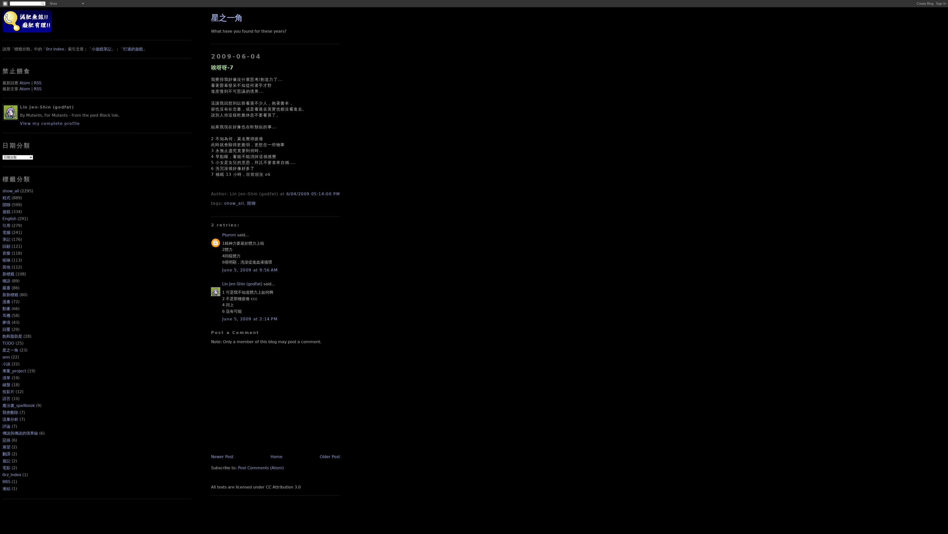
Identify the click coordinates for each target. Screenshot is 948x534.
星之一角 (10, 350)
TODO (8, 343)
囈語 (6, 281)
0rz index (55, 49)
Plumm (229, 235)
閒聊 (6, 204)
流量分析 (10, 419)
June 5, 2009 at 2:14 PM (250, 319)
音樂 (6, 253)
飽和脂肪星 (12, 336)
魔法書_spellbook (18, 405)
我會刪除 (10, 412)
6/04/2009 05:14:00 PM (313, 194)
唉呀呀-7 (222, 67)
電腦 (6, 232)
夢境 (6, 322)
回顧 (6, 246)
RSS (37, 83)
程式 (6, 198)
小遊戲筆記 (101, 49)
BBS (6, 481)
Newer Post (222, 456)
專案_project (14, 371)
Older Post (330, 456)
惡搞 (6, 440)
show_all (10, 191)
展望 (6, 447)
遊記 (6, 461)
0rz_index (11, 474)
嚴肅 (6, 288)
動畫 (6, 308)
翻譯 (6, 454)
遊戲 (6, 211)
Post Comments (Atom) (261, 468)
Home (276, 456)
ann (6, 357)
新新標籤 (10, 294)
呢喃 (6, 260)
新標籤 (8, 274)
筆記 (6, 239)
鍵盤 (6, 384)
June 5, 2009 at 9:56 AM (250, 270)
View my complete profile (50, 123)
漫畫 (6, 301)
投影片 (8, 391)
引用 (6, 225)
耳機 (6, 315)
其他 (6, 267)
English (9, 218)
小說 (6, 364)
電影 (6, 468)
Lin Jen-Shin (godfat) (242, 284)
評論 (6, 426)
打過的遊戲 (133, 49)
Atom (25, 83)
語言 (6, 398)
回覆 (6, 329)
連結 (6, 488)
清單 (6, 378)
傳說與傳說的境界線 (20, 433)
